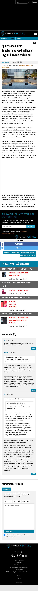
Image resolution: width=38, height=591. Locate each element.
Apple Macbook (7, 252)
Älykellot (19, 38)
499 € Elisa (13, 306)
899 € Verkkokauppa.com (18, 290)
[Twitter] (21, 62)
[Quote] (15, 501)
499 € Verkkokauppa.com (18, 273)
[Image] (28, 501)
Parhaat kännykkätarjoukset (15, 263)
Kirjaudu (34, 2)
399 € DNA (12, 304)
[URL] (19, 501)
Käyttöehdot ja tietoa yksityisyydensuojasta (19, 567)
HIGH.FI (19, 578)
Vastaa (33, 348)
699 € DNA (12, 322)
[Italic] (10, 501)
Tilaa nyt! (30, 226)
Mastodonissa (5, 67)
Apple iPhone (27, 255)
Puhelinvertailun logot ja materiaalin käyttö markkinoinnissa (19, 572)
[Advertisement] (19, 177)
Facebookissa (22, 65)
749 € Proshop (14, 275)
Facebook (19, 244)
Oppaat (12, 38)
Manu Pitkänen (5, 62)
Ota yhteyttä (19, 562)
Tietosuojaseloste (19, 569)
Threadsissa (29, 65)
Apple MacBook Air (15, 252)
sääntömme (24, 231)
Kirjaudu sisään (6, 489)
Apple (21, 255)
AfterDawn (19, 576)
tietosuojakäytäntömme (8, 233)
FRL (4, 340)
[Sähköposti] (18, 62)
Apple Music (32, 252)
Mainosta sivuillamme (19, 560)
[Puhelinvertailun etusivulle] (19, 545)
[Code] (24, 501)
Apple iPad (33, 255)
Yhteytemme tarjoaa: (19, 552)
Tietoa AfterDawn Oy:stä (19, 565)
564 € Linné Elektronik (18, 320)
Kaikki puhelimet (4, 38)
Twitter (19, 248)
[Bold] (6, 501)
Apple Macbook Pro (25, 252)
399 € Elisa (13, 301)
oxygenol (6, 352)
